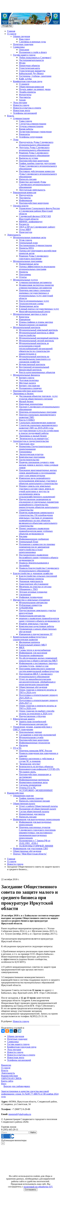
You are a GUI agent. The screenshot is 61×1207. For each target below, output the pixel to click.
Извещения (24, 319)
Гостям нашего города (24, 55)
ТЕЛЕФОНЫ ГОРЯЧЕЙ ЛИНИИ (36, 846)
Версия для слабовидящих (17, 1086)
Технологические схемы (31, 303)
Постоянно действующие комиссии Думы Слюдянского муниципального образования (38, 174)
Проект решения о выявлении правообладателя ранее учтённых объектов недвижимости (36, 531)
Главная (11, 31)
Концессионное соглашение (33, 324)
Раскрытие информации (31, 655)
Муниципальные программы (27, 261)
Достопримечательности (31, 60)
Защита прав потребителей (32, 721)
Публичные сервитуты (30, 605)
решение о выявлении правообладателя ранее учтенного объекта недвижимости (39, 619)
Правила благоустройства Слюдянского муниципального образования (39, 569)
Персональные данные (30, 732)
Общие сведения (21, 36)
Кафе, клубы (25, 78)
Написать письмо (28, 179)
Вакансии (6, 1065)
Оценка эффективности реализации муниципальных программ (37, 267)
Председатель (26, 195)
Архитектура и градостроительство (31, 441)
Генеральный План (28, 541)
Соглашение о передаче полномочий (37, 734)
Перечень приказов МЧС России (35, 750)
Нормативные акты (29, 264)
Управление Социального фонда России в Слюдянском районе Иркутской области (39, 211)
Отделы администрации (31, 126)
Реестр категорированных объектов (37, 372)
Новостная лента (21, 110)
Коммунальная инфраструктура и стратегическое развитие (30, 638)
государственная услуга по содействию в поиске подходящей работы (39, 431)
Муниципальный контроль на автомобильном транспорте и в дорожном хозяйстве (34, 359)
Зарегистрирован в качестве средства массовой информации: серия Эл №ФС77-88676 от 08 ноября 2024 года (29, 1094)
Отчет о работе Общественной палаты (38, 806)
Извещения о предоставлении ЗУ (36, 634)
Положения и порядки (30, 388)
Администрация (21, 118)
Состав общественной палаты (34, 811)
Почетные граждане (23, 44)
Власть (10, 115)
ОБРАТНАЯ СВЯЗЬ (11, 1078)
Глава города (25, 121)
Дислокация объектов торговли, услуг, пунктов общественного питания (38, 397)
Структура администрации (32, 123)
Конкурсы (24, 317)
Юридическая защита (24, 719)
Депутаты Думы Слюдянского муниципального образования (34, 148)
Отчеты (23, 277)
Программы (25, 274)
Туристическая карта (29, 68)
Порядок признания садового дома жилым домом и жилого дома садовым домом (38, 465)
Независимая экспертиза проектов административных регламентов (36, 286)
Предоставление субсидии (32, 716)
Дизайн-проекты (27, 92)
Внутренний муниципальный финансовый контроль (34, 368)
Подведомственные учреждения (35, 131)
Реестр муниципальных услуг (34, 301)
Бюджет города (26, 377)
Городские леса (26, 444)
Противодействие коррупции (34, 160)
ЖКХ (21, 647)
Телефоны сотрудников (30, 137)
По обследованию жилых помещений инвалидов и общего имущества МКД (38, 659)
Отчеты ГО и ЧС (27, 787)
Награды (23, 745)
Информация (25, 200)
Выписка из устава (28, 158)
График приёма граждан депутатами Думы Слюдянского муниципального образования (38, 166)
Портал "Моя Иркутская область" (30, 854)
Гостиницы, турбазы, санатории (35, 76)
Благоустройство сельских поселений (38, 576)
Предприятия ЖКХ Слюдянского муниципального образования (36, 675)
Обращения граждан (23, 795)
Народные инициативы (31, 404)
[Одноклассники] (7, 1031)
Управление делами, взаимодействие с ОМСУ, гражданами (32, 728)
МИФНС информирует (30, 221)
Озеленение (25, 594)
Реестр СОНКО (27, 420)
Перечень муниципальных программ (37, 412)
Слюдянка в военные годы (32, 41)
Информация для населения (33, 652)
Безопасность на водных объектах (36, 766)
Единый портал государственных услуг (39, 309)
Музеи (22, 63)
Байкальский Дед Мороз (31, 73)
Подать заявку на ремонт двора (34, 89)
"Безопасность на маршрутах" (34, 438)
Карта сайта (7, 1081)
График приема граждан (31, 798)
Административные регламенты (35, 282)
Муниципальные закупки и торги (30, 314)
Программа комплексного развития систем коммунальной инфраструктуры (39, 669)
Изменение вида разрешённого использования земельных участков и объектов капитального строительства (38, 481)
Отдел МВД (25, 229)
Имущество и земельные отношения (31, 600)
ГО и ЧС (17, 748)
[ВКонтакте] (3, 1031)
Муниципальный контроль (26, 327)
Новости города (21, 105)
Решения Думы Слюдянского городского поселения (33, 257)
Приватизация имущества (32, 615)
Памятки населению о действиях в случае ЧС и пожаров (36, 759)
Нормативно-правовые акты (33, 782)
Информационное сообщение (34, 539)
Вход (3, 1083)
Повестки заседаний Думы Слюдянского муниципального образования (34, 184)
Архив (22, 100)
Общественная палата (24, 803)
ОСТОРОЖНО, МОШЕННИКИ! (36, 790)
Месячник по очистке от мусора (35, 586)
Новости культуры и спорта (27, 108)
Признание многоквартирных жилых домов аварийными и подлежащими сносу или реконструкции (38, 473)
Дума (15, 139)
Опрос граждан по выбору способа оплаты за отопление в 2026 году (36, 712)
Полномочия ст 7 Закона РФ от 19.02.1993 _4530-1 (34, 841)
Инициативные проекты (31, 578)
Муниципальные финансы (26, 375)
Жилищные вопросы (29, 642)
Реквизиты (24, 134)
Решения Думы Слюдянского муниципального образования (34, 154)
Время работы (26, 129)
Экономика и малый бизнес (33, 436)
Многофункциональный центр (34, 311)
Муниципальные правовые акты (29, 237)
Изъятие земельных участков (33, 623)
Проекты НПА (26, 248)
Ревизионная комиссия (24, 192)
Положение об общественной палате (37, 809)
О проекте (24, 84)
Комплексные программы (32, 457)
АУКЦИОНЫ (26, 608)
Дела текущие (20, 102)
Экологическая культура (31, 454)
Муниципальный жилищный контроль (38, 338)
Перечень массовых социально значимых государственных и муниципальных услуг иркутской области (36, 294)
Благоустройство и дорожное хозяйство (33, 573)
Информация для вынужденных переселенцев (36, 819)
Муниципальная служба (31, 737)
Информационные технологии (34, 742)
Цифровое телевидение (31, 597)
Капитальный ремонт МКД (33, 645)
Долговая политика (29, 380)
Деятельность (14, 235)
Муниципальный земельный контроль (38, 330)
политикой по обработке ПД (38, 1186)
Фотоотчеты (25, 94)
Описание (24, 49)
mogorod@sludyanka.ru (19, 1114)
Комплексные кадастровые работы (36, 626)
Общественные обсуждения (33, 687)
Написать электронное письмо (34, 801)
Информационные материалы (34, 779)
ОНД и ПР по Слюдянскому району (37, 227)
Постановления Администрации (35, 245)
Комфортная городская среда (27, 81)
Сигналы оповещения (30, 785)
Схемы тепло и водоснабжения (34, 650)
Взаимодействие (15, 793)
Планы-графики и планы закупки (36, 322)
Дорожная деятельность (31, 581)
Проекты (23, 272)
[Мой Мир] (11, 1031)
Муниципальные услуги (25, 279)
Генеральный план (28, 242)
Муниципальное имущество (33, 602)
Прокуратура (25, 232)
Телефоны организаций (25, 113)
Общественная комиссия (31, 86)
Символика (19, 47)
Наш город (24, 39)
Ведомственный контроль (32, 364)
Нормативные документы (32, 814)
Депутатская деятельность (32, 190)
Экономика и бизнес (23, 393)
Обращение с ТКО (28, 589)
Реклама (23, 536)
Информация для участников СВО (30, 848)
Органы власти (20, 205)
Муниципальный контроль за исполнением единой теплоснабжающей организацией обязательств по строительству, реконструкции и (36, 348)
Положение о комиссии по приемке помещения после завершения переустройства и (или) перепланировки (37, 548)
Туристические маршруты (32, 71)
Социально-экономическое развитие (37, 422)
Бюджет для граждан (29, 385)
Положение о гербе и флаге (33, 52)
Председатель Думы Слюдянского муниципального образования (36, 143)
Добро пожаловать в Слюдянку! (35, 57)
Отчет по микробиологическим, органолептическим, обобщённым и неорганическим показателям (37, 682)
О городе (11, 33)
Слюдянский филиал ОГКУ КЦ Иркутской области (35, 217)
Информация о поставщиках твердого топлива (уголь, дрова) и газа (38, 664)
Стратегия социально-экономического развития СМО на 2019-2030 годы (38, 426)
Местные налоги (27, 383)
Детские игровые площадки (33, 592)
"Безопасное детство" (30, 764)
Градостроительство (29, 459)
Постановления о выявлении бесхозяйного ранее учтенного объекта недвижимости (38, 557)
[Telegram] (19, 1031)
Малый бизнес (26, 401)
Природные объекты (29, 65)
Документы (25, 97)
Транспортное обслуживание (33, 584)
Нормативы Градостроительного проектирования (35, 447)
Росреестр (24, 224)
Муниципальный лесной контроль (36, 340)
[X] (15, 1031)
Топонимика (25, 451)
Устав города (25, 240)
